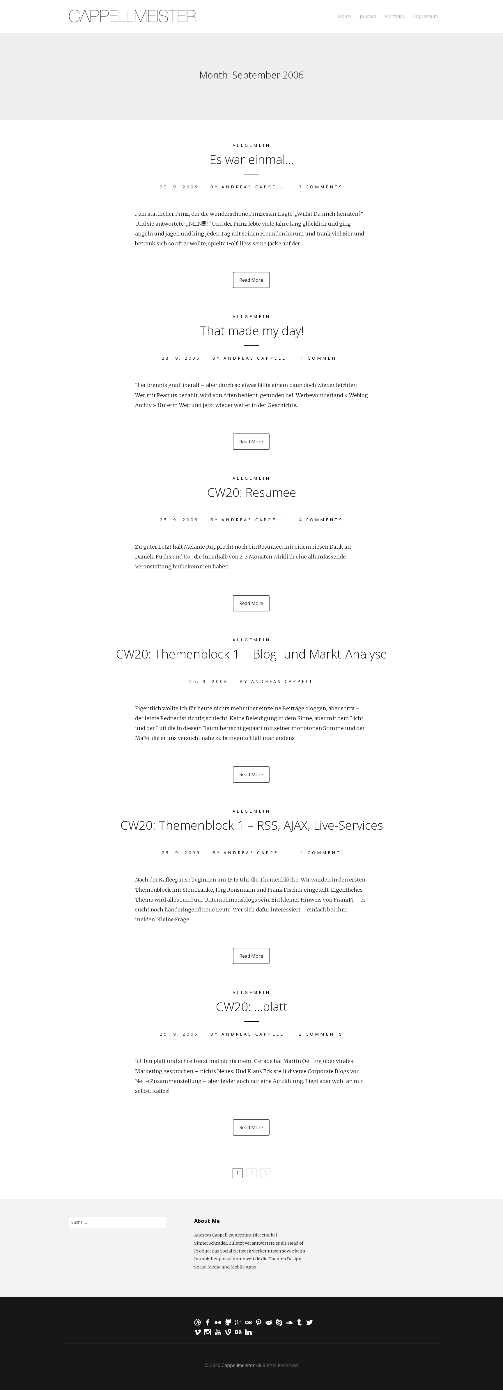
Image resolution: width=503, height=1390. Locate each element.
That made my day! (252, 330)
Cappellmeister (238, 1365)
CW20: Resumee (251, 492)
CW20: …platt (251, 1006)
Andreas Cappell (253, 187)
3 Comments (321, 187)
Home (344, 16)
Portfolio (394, 16)
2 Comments (321, 1034)
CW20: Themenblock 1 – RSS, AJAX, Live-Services (251, 825)
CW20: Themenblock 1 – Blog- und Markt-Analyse (251, 653)
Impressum (425, 16)
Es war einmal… (252, 159)
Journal (368, 16)
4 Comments (321, 519)
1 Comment (321, 358)
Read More (251, 280)
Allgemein (252, 145)
